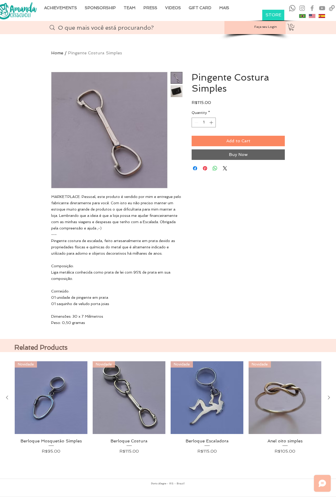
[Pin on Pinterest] (205, 168)
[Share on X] (225, 168)
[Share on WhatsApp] (215, 168)
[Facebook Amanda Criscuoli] (312, 8)
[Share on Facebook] (195, 168)
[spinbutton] (203, 122)
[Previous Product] (7, 397)
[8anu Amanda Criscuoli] (332, 8)
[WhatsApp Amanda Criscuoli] (292, 8)
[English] (312, 16)
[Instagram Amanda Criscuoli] (302, 8)
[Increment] (211, 122)
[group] (168, 417)
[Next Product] (329, 397)
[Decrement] (195, 122)
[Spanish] (322, 16)
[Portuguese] (302, 16)
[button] (291, 27)
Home (57, 52)
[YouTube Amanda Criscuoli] (322, 8)
